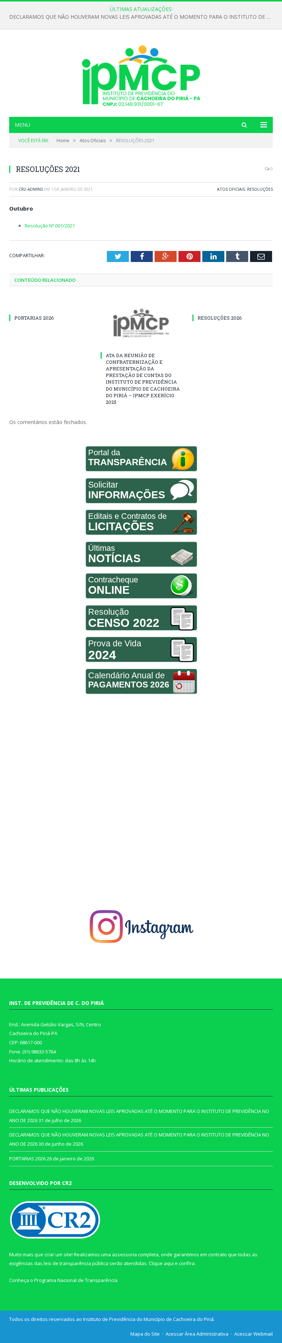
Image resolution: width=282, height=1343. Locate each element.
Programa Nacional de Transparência (76, 1280)
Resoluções (260, 189)
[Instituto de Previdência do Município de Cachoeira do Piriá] (141, 74)
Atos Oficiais (231, 189)
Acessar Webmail (253, 1334)
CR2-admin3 (31, 189)
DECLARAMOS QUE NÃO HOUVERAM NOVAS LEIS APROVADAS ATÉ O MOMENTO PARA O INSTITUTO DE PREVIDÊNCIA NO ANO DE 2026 (142, 17)
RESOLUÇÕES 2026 (220, 318)
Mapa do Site (145, 1334)
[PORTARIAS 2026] (49, 304)
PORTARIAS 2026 (34, 318)
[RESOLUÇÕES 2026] (232, 304)
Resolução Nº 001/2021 (50, 225)
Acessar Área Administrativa (197, 1334)
